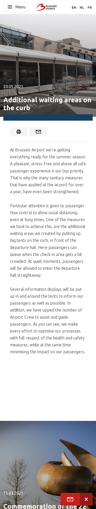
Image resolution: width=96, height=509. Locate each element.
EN (74, 7)
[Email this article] (38, 131)
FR (90, 7)
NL (82, 7)
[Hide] (86, 499)
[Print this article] (18, 131)
